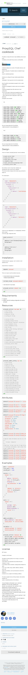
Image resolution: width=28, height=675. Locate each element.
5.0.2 (13, 23)
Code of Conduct (6, 671)
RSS (4, 18)
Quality (15, 43)
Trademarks (6, 667)
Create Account (16, 3)
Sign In (24, 3)
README (4, 43)
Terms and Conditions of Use (15, 671)
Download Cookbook (14, 652)
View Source (14, 627)
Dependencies (9, 43)
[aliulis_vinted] (11, 618)
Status (21, 671)
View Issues (14, 630)
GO (23, 10)
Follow (15, 26)
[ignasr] (7, 618)
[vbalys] (15, 618)
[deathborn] (3, 618)
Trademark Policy (16, 671)
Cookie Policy (10, 671)
